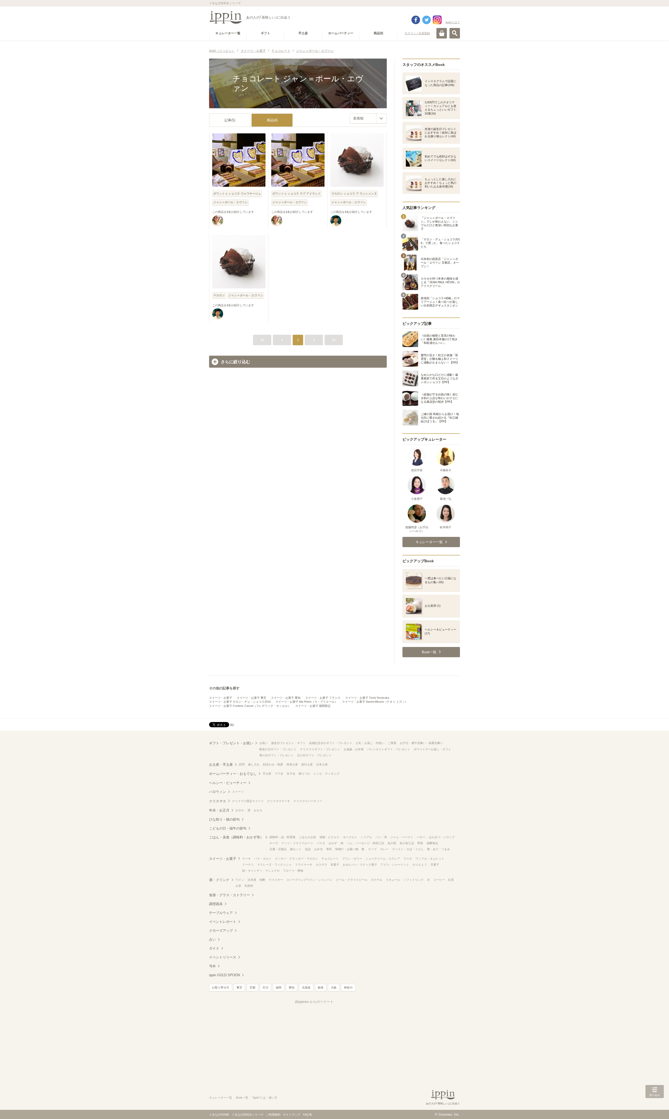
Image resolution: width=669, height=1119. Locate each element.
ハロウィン (217, 792)
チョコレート (330, 858)
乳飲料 (249, 885)
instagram (437, 19)
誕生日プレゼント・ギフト (288, 743)
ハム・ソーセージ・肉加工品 (365, 843)
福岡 (278, 987)
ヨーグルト (350, 837)
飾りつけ (304, 773)
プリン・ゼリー (352, 858)
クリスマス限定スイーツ (248, 801)
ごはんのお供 (307, 837)
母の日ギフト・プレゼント (276, 755)
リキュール (393, 879)
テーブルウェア (221, 913)
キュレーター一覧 (220, 1097)
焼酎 (262, 879)
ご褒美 (392, 743)
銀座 (321, 987)
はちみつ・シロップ (442, 837)
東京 (239, 987)
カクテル (376, 879)
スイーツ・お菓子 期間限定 (313, 705)
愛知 (292, 987)
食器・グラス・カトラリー (229, 895)
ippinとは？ (453, 22)
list (232, 724)
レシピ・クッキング (326, 773)
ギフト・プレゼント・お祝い (231, 743)
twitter (426, 19)
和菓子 (335, 864)
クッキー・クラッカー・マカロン (296, 858)
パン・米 (381, 837)
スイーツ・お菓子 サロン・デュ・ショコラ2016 (240, 701)
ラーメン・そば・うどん (408, 849)
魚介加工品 (407, 843)
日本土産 (322, 764)
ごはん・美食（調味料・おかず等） (236, 837)
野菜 (420, 843)
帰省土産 (292, 764)
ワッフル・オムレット (430, 858)
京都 (252, 987)
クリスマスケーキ (278, 801)
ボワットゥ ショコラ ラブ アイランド (296, 193)
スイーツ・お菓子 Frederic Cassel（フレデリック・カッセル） (250, 705)
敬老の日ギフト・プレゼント (278, 749)
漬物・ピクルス (329, 837)
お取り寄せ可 (220, 987)
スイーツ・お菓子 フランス (323, 697)
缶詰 (308, 849)
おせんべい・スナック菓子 (360, 864)
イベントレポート (222, 922)
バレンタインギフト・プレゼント (388, 749)
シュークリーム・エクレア (383, 858)
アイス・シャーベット (394, 864)
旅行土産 (307, 764)
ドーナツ (248, 864)
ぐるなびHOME (219, 1114)
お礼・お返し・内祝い (370, 743)
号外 (212, 966)
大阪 (334, 987)
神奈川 (348, 987)
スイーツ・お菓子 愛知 (286, 697)
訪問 (242, 764)
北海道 (306, 987)
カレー (384, 849)
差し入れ (253, 764)
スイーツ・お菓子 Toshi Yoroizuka (367, 697)
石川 (265, 987)
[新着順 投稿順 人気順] (368, 118)
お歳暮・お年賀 (354, 749)
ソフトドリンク (413, 879)
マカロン (219, 295)
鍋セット (296, 849)
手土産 (267, 773)
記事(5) (229, 120)
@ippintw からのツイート (314, 1002)
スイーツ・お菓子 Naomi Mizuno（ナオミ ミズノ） (375, 701)
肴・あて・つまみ (438, 849)
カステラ (321, 864)
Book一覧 (242, 1097)
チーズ (273, 843)
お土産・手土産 (221, 764)
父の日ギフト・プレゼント (314, 755)
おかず (332, 843)
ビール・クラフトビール (351, 879)
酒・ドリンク (219, 880)
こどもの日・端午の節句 (227, 828)
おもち (258, 810)
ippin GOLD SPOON (224, 975)
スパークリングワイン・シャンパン (309, 879)
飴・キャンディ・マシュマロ (261, 870)
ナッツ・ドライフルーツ (297, 843)
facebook (415, 19)
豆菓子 (434, 864)
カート (441, 33)
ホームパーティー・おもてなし (233, 774)
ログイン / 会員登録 (417, 33)
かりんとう (420, 864)
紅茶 (451, 879)
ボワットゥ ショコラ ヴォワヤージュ (237, 193)
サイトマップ (291, 1114)
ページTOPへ (654, 1107)
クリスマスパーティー (307, 801)
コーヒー (439, 879)
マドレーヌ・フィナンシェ (274, 864)
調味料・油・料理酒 (282, 837)
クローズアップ (221, 931)
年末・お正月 (219, 810)
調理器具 (216, 904)
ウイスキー (276, 879)
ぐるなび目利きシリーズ (247, 1114)
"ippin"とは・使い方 (264, 1097)
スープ (372, 849)
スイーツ (238, 791)
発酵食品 (432, 843)
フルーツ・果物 (293, 870)
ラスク (407, 858)
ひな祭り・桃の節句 (224, 819)
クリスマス (217, 801)
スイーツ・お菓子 (220, 697)
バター (421, 837)
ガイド (214, 948)
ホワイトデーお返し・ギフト (432, 749)
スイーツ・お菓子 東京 (251, 697)
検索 (454, 33)
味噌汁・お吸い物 (346, 849)
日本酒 (251, 879)
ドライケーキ (303, 864)
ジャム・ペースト (401, 837)
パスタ (320, 843)
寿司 (329, 849)
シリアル (366, 837)
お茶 (238, 885)
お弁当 (318, 849)
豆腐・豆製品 (278, 849)
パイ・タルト (263, 858)
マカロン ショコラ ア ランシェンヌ (354, 193)
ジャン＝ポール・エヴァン (230, 202)
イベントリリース (222, 957)
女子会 (291, 773)
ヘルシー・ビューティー (227, 783)
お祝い (263, 743)
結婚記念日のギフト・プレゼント (330, 743)
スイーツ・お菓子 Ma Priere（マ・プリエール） (306, 701)
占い (212, 939)
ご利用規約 (273, 1114)
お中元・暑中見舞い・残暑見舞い (421, 743)
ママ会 (279, 773)
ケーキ (246, 858)
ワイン (239, 879)
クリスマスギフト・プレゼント (320, 749)
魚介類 (392, 843)
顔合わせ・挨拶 (273, 764)
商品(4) (272, 120)
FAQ (306, 1114)
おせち (239, 810)
